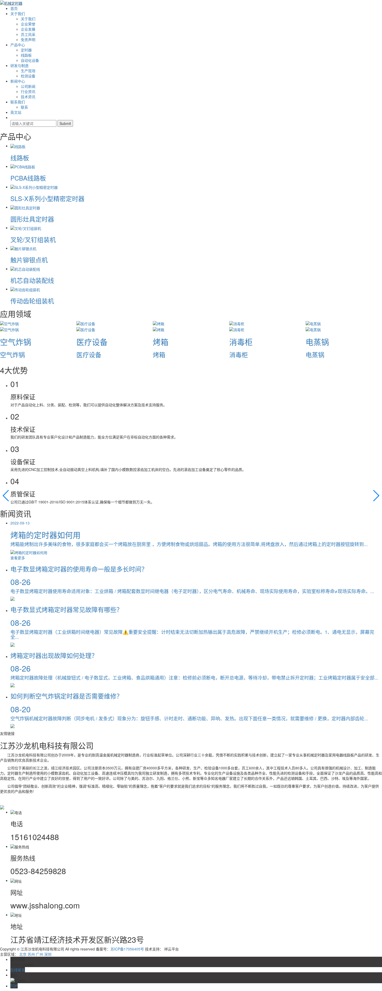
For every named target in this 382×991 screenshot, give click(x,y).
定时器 (26, 49)
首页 (14, 8)
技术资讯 (28, 96)
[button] (6, 495)
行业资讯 (28, 91)
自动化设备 (30, 60)
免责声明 (28, 39)
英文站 (15, 112)
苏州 (31, 954)
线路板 (26, 55)
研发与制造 (19, 65)
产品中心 (17, 44)
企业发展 (28, 29)
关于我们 (17, 13)
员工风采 (28, 34)
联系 (24, 107)
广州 (39, 954)
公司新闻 (28, 86)
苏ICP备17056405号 (127, 949)
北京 (23, 954)
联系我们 (17, 101)
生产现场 (28, 70)
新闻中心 (17, 81)
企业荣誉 (28, 23)
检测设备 (28, 75)
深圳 (47, 954)
